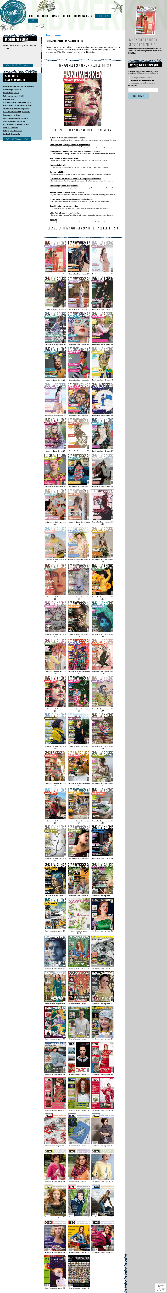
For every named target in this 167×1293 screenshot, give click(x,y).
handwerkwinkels (83, 16)
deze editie (42, 16)
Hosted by (161, 1285)
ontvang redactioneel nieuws (141, 78)
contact (56, 16)
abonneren (103, 16)
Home (48, 35)
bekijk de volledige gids (17, 138)
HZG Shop (132, 53)
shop (33, 20)
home (31, 16)
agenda (66, 16)
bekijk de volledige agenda (18, 65)
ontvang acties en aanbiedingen (142, 80)
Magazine (57, 35)
